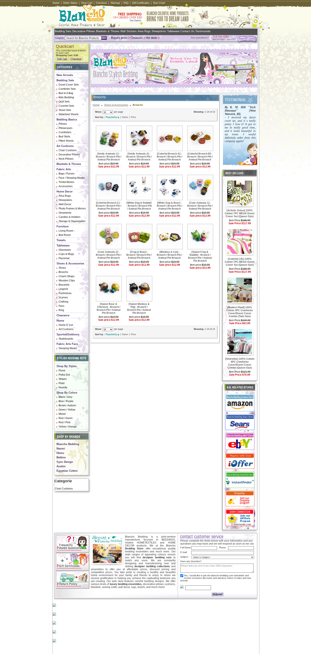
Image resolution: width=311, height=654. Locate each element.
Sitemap (115, 2)
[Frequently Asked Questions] (72, 551)
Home (55, 2)
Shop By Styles (66, 366)
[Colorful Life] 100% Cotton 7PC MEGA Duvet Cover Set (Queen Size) (240, 261)
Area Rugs (144, 31)
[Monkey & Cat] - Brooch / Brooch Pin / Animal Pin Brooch (169, 254)
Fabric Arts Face (67, 344)
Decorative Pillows (83, 31)
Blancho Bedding (67, 444)
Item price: (104, 163)
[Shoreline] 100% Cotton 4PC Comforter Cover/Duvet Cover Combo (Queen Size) (239, 363)
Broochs (63, 272)
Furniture (62, 226)
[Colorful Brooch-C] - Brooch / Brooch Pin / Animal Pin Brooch (108, 205)
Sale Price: (235, 223)
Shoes (62, 267)
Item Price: (235, 220)
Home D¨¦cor (66, 325)
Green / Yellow (67, 409)
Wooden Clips (67, 280)
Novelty (63, 387)
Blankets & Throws (107, 31)
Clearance (62, 315)
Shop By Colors (66, 392)
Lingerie (63, 289)
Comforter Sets (67, 88)
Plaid (62, 383)
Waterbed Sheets (68, 114)
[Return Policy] (72, 587)
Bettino (61, 457)
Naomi (60, 448)
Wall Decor (65, 204)
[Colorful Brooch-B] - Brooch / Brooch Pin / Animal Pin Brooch (200, 156)
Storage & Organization (72, 221)
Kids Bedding (66, 97)
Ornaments (65, 212)
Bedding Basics (66, 119)
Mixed (62, 413)
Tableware (173, 31)
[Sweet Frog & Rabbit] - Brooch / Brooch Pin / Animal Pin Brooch (200, 256)
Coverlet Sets (66, 105)
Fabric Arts (63, 169)
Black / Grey (65, 396)
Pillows (63, 123)
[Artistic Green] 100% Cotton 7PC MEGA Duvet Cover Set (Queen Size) (240, 213)
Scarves (63, 297)
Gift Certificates (140, 2)
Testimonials (203, 31)
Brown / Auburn (67, 405)
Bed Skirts (64, 136)
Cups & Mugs (66, 254)
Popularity (111, 117)
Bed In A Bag (66, 93)
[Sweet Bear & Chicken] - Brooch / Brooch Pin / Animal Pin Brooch (108, 308)
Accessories (66, 186)
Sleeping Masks (68, 348)
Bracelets (64, 284)
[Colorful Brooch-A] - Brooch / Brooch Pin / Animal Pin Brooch (169, 156)
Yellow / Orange (68, 426)
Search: (60, 38)
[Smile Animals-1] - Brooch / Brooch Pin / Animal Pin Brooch (108, 156)
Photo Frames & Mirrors (72, 208)
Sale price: (104, 166)
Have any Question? (190, 561)
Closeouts (137, 37)
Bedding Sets (63, 31)
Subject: (184, 557)
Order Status (70, 2)
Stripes (63, 378)
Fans (61, 305)
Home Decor (64, 191)
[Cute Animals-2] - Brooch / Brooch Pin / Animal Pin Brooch (108, 254)
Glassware (65, 249)
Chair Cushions (68, 150)
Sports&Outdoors (67, 334)
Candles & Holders (69, 217)
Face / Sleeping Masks (72, 177)
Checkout (101, 2)
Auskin (61, 466)
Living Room (66, 230)
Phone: (222, 547)
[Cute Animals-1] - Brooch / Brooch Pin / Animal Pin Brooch (200, 205)
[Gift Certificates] (72, 569)
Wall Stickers (128, 31)
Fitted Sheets (66, 140)
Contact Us (187, 31)
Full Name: (185, 547)
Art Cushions (65, 146)
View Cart (86, 2)
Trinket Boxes (66, 182)
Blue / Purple (66, 401)
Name (125, 117)
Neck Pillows (66, 158)
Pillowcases (65, 128)
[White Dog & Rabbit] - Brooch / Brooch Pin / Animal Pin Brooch (139, 205)
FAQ (126, 2)
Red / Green (66, 418)
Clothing (63, 301)
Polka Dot (64, 374)
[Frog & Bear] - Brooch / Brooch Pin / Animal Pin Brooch (139, 254)
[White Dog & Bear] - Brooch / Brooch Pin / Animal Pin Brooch (169, 205)
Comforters (65, 132)
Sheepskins (159, 31)
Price (133, 117)
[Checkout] (77, 59)
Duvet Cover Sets (69, 84)
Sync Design (64, 461)
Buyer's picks (119, 37)
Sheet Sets (65, 110)
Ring (61, 310)
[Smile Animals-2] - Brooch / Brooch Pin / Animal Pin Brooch (139, 156)
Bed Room (65, 235)
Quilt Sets (64, 101)
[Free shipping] (151, 21)
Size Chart (159, 2)
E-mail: (183, 552)
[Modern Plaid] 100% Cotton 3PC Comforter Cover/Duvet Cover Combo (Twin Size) (239, 312)
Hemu (60, 453)
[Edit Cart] (63, 59)
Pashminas (65, 293)
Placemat (64, 258)
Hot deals (151, 37)
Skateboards (66, 338)
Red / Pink (64, 422)
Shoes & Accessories (70, 263)
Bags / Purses (66, 173)
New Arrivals (64, 75)
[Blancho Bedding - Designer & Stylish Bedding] (82, 25)
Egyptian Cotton (67, 470)
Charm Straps (66, 276)
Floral (62, 370)
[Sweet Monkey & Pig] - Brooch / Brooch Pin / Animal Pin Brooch (139, 308)
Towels (61, 240)
